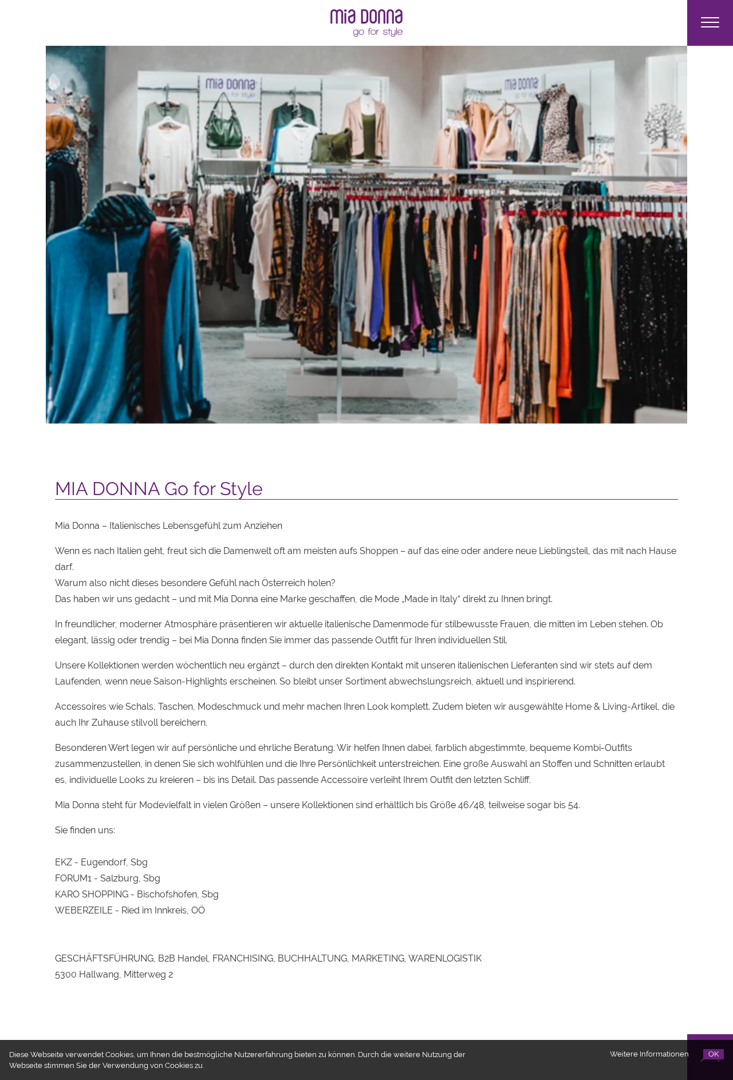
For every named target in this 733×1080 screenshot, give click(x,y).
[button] (710, 23)
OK (713, 1054)
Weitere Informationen (649, 1054)
